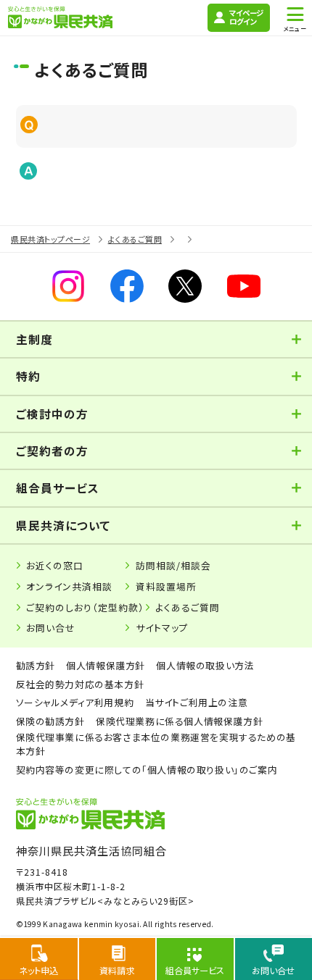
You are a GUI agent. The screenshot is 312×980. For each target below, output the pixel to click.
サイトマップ (162, 628)
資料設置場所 (166, 586)
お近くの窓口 (54, 565)
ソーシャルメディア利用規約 (75, 702)
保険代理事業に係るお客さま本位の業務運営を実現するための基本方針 (156, 744)
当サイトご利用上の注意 (196, 702)
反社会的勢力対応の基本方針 (80, 684)
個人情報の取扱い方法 (205, 665)
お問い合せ (50, 628)
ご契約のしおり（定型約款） (85, 607)
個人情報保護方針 (105, 665)
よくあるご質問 (187, 607)
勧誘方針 (35, 665)
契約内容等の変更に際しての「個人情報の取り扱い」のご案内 (147, 769)
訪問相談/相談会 (173, 565)
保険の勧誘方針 (50, 721)
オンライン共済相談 (69, 586)
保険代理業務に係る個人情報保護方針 (179, 721)
